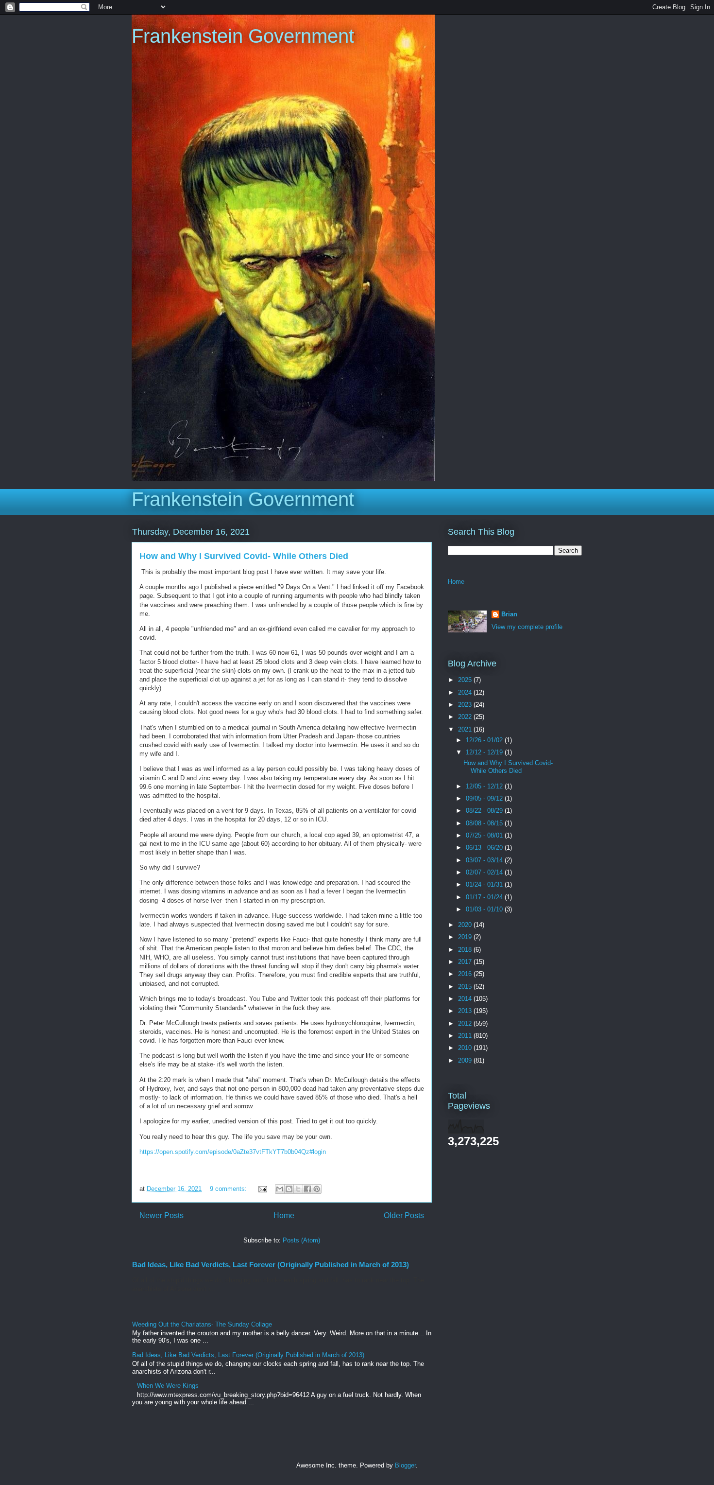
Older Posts (404, 1215)
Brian (509, 614)
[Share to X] (298, 1189)
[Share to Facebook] (307, 1189)
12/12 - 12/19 (485, 752)
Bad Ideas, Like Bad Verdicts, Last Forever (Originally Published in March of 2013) (270, 1264)
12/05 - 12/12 (485, 786)
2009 (466, 1060)
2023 (466, 704)
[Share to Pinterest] (317, 1189)
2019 (466, 937)
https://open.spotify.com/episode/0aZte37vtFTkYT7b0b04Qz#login (232, 1151)
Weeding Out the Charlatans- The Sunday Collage (202, 1324)
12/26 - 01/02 (485, 740)
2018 (466, 949)
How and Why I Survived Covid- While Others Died (243, 556)
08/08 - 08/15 (485, 823)
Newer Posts (161, 1215)
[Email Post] (262, 1188)
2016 (466, 974)
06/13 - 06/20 (485, 847)
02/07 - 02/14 (485, 872)
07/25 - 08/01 (485, 835)
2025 (466, 679)
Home (283, 1215)
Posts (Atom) (301, 1240)
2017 (466, 961)
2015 (466, 986)
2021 (466, 729)
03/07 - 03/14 (485, 860)
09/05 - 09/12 (485, 798)
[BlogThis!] (289, 1189)
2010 (466, 1047)
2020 (466, 924)
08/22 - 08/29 (485, 810)
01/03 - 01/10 (485, 909)
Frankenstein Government (243, 36)
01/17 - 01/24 (485, 897)
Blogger (405, 1465)
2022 (466, 716)
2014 (466, 998)
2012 (466, 1023)
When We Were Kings (168, 1385)
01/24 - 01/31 (485, 884)
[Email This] (280, 1189)
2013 (466, 1010)
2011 (466, 1035)
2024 (466, 692)
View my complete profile (527, 626)
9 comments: (229, 1188)
